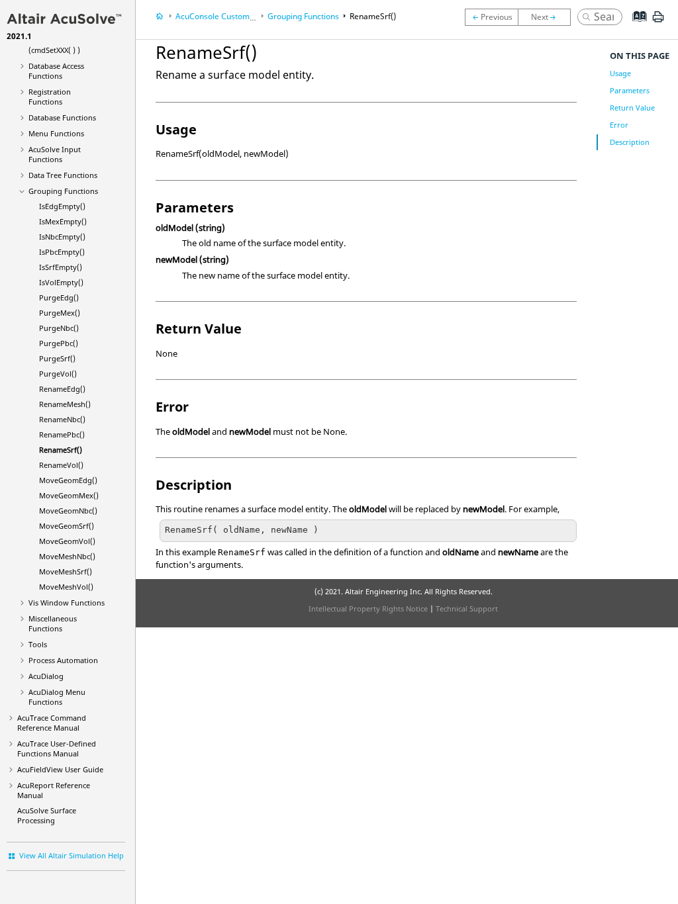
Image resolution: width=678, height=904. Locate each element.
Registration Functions (49, 97)
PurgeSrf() (57, 358)
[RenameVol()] (547, 17)
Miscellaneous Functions (52, 623)
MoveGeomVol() (67, 541)
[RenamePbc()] (491, 17)
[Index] (635, 26)
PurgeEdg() (59, 297)
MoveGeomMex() (69, 495)
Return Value (632, 108)
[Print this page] (658, 22)
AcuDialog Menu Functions (56, 697)
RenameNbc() (62, 419)
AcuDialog (46, 676)
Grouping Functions (63, 191)
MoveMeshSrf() (65, 571)
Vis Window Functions (66, 603)
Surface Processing (46, 815)
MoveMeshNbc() (67, 556)
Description (630, 142)
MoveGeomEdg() (68, 480)
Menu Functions (56, 133)
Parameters (630, 90)
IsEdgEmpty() (62, 206)
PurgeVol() (58, 374)
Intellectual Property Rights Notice (368, 608)
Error (619, 125)
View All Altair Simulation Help (71, 855)
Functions (62, 175)
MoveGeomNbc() (68, 511)
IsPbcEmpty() (62, 252)
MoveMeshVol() (66, 587)
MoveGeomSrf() (66, 526)
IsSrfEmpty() (60, 267)
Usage (620, 73)
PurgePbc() (58, 343)
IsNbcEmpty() (62, 237)
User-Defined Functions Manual (56, 748)
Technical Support (467, 608)
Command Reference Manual (51, 723)
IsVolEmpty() (61, 282)
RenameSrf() (60, 450)
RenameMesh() (65, 404)
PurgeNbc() (59, 328)
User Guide (60, 769)
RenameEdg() (62, 389)
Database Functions (62, 117)
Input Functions (54, 154)
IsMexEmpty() (63, 221)
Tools (37, 644)
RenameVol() (61, 465)
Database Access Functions (56, 71)
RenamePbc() (62, 434)
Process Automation (63, 660)
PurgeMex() (59, 313)
